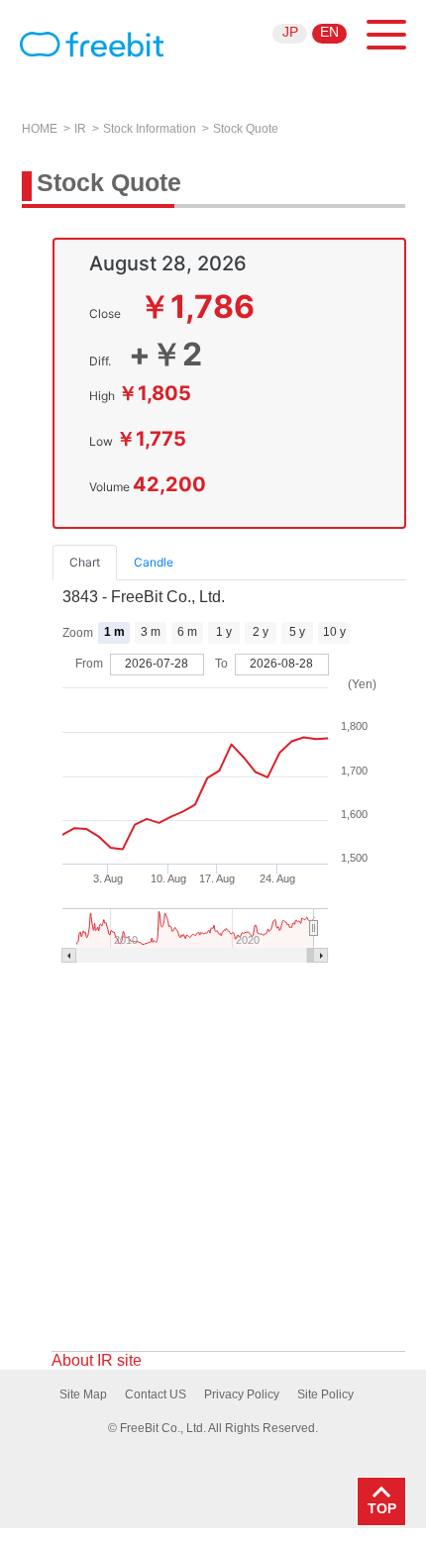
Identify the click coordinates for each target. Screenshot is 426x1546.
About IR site (97, 1360)
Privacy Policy (241, 1394)
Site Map (83, 1394)
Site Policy (325, 1394)
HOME (39, 129)
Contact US (155, 1394)
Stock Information (149, 129)
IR (80, 129)
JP (290, 32)
